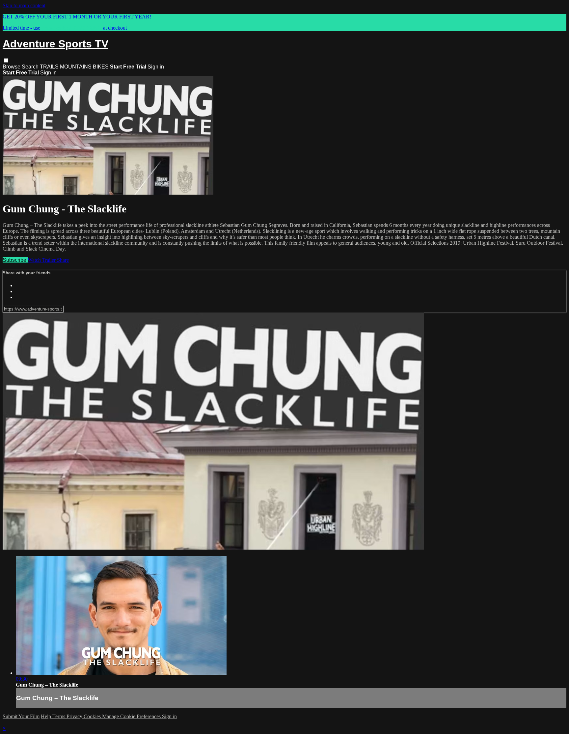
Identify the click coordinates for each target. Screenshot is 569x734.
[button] (6, 60)
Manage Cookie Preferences (132, 716)
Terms (59, 716)
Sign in (156, 66)
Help (46, 716)
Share (63, 260)
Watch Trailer (42, 260)
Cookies (93, 716)
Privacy (75, 716)
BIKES (101, 66)
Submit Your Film (21, 716)
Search (31, 66)
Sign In (48, 72)
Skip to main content (24, 5)
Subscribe (15, 260)
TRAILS (49, 66)
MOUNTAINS (76, 66)
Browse (12, 66)
